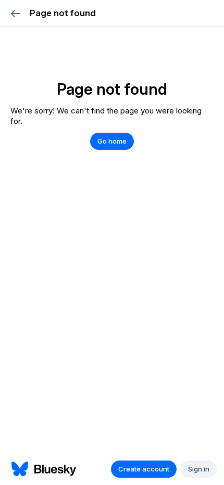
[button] (15, 13)
